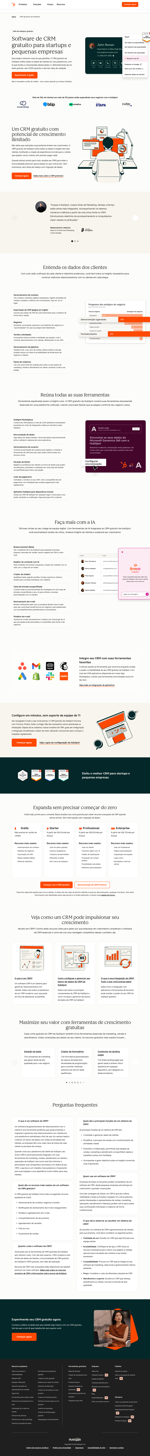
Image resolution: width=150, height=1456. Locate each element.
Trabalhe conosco (99, 1375)
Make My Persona (74, 1371)
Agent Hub (15, 1393)
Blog (93, 1394)
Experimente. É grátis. (24, 75)
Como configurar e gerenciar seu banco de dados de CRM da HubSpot (74, 981)
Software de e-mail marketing (22, 1419)
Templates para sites (75, 1401)
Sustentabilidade (99, 1398)
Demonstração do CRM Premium (92, 885)
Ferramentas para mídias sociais (23, 1397)
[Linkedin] (81, 1432)
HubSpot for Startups (124, 1417)
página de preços (108, 895)
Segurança (79, 1448)
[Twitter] (75, 1432)
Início (14, 17)
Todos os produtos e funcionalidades (18, 1373)
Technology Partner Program (124, 1411)
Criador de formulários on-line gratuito (48, 1391)
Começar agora (130, 4)
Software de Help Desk (46, 1386)
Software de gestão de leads (21, 1423)
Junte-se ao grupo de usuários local (125, 1376)
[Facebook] (54, 1432)
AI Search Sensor (74, 1382)
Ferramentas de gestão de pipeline (47, 1373)
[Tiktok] (95, 1432)
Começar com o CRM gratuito (56, 885)
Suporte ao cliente (121, 1371)
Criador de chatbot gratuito (47, 1397)
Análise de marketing (45, 1408)
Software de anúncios (19, 1415)
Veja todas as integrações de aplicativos (97, 685)
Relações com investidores (101, 1388)
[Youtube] (68, 1432)
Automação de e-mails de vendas (20, 1410)
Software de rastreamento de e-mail (23, 1402)
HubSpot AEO (16, 1378)
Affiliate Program (123, 1421)
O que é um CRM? (23, 978)
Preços (50, 4)
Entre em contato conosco (100, 1401)
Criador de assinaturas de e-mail (78, 1376)
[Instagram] (61, 1432)
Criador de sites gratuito (46, 1378)
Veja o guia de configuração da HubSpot (59, 742)
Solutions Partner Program (124, 1406)
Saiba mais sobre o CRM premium (48, 176)
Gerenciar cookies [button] (116, 1448)
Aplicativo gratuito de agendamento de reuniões (20, 1387)
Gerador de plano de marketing (75, 1387)
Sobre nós (95, 1371)
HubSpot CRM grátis (18, 1382)
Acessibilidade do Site (96, 1448)
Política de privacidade (62, 1448)
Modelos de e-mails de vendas (48, 1382)
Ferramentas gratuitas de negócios (77, 1395)
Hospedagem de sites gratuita (48, 1419)
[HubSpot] (13, 4)
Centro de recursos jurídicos (37, 1448)
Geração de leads (32, 1051)
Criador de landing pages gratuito (46, 1413)
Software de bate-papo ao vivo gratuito (48, 1402)
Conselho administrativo (100, 1383)
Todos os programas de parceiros (126, 1402)
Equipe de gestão (98, 1379)
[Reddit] (88, 1432)
